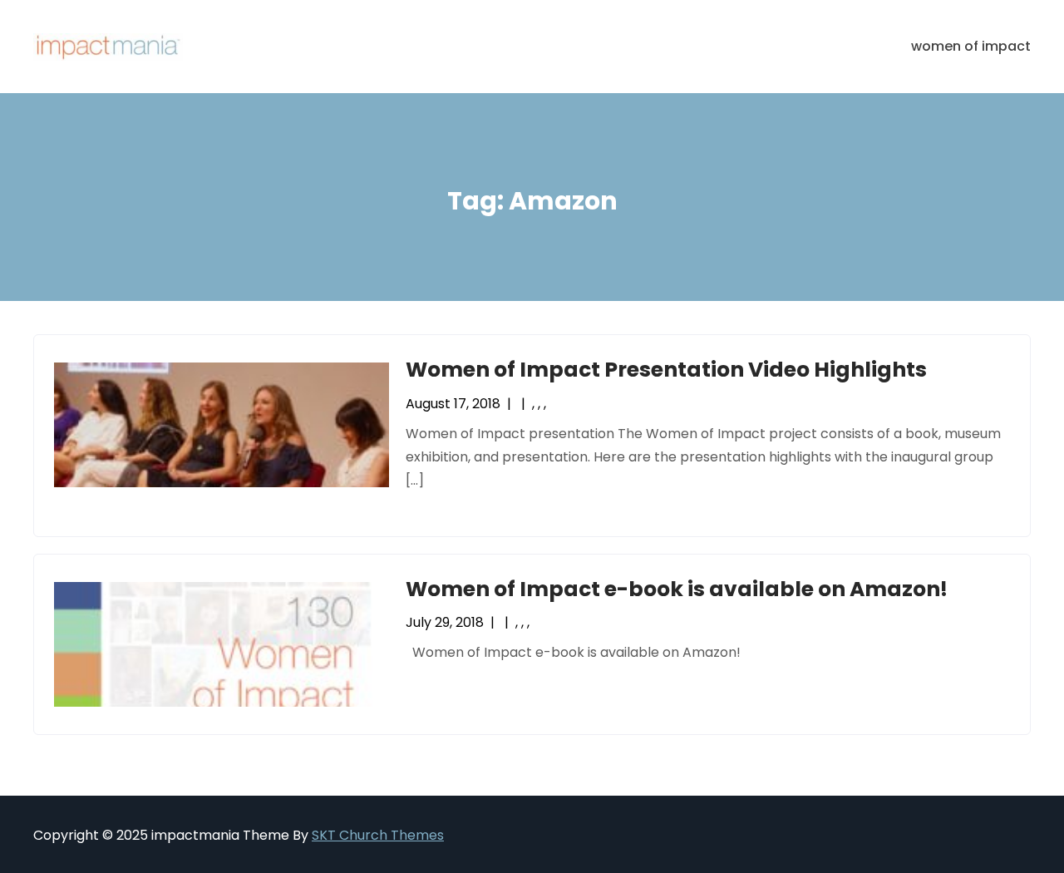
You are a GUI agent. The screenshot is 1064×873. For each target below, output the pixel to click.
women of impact (971, 46)
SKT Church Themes (378, 835)
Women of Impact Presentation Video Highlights (666, 369)
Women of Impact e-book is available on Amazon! (677, 589)
